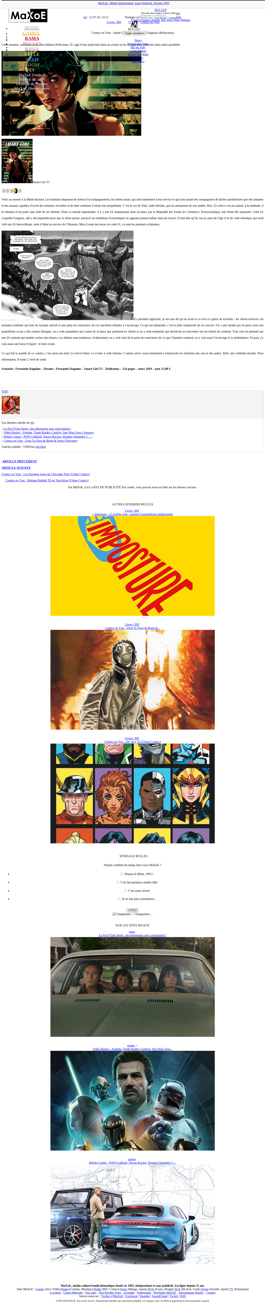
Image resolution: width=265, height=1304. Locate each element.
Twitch (174, 1296)
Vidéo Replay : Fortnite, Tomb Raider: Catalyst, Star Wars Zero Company (48, 432)
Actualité (128, 1292)
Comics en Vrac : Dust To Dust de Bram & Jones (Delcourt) (40, 440)
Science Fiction (150, 20)
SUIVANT (16, 467)
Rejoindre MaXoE (165, 1292)
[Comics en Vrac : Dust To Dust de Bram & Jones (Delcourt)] (132, 728)
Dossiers (138, 58)
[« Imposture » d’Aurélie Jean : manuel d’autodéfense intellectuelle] (132, 614)
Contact (211, 1292)
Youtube (144, 1296)
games (131, 1045)
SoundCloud (159, 1296)
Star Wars (167, 20)
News (138, 40)
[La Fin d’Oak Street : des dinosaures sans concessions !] (132, 1035)
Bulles (97, 1289)
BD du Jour (138, 47)
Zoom (205, 1289)
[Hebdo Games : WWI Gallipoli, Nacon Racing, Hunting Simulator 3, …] (132, 1263)
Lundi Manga (138, 51)
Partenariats (144, 1292)
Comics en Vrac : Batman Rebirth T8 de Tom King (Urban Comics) (47, 480)
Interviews (138, 61)
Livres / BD (132, 510)
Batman (185, 20)
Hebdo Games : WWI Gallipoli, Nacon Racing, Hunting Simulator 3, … (47, 436)
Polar (176, 20)
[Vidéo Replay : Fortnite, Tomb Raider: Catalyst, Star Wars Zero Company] (132, 1149)
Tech (177, 1289)
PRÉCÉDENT (19, 461)
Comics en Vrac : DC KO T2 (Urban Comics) (132, 741)
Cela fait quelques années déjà (138, 882)
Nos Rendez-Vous (110, 1292)
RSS (183, 1296)
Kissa (123, 1289)
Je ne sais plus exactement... (139, 899)
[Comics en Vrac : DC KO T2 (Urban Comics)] (132, 842)
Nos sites (90, 1292)
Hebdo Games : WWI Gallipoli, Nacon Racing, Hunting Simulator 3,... (132, 1162)
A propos (55, 1292)
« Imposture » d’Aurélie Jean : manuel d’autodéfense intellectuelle (132, 514)
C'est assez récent (139, 890)
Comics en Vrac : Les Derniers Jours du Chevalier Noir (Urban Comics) (46, 474)
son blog (40, 446)
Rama (64, 1289)
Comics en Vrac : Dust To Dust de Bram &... (132, 628)
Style (151, 1289)
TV (231, 1289)
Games (40, 1289)
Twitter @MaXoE (112, 1296)
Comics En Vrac (138, 44)
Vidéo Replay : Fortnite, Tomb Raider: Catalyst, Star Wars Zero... (133, 1049)
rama (132, 931)
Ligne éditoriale (73, 1292)
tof (5, 391)
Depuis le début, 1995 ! (139, 874)
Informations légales (191, 1292)
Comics (135, 20)
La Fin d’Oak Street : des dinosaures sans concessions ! (37, 428)
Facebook (132, 1296)
